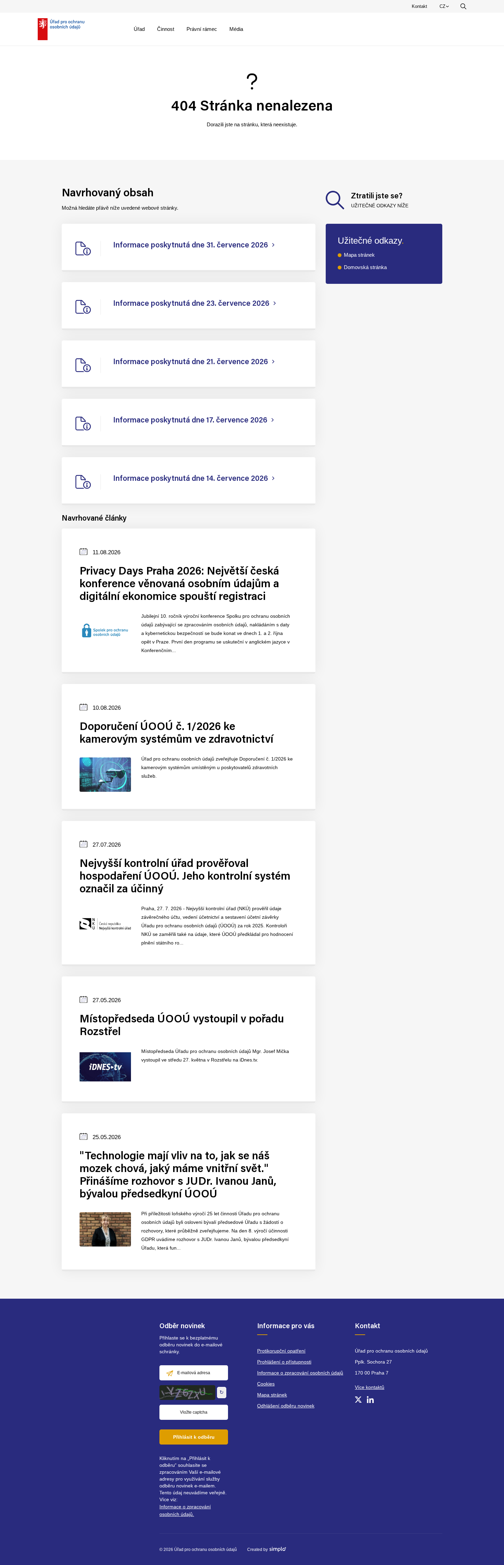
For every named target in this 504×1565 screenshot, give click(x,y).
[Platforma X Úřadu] (358, 1399)
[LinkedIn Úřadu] (370, 1399)
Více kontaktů (369, 1387)
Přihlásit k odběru (194, 1437)
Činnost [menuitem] (165, 29)
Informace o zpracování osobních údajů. (185, 1510)
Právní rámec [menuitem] (202, 29)
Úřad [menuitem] (139, 29)
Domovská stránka (365, 267)
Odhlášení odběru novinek (285, 1405)
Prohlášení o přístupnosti (284, 1362)
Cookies (266, 1384)
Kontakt (419, 6)
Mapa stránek (359, 255)
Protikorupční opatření (281, 1351)
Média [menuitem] (236, 29)
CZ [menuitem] (445, 7)
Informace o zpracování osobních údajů (300, 1373)
